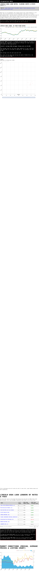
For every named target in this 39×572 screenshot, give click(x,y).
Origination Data (7, 1)
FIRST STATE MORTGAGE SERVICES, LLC (7, 505)
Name (2, 502)
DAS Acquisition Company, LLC (6, 507)
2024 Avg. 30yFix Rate (26, 503)
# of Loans (19, 503)
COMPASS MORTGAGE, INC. (5, 514)
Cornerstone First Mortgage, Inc (6, 519)
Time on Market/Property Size (7, 9)
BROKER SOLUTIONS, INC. (5, 521)
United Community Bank (4, 512)
